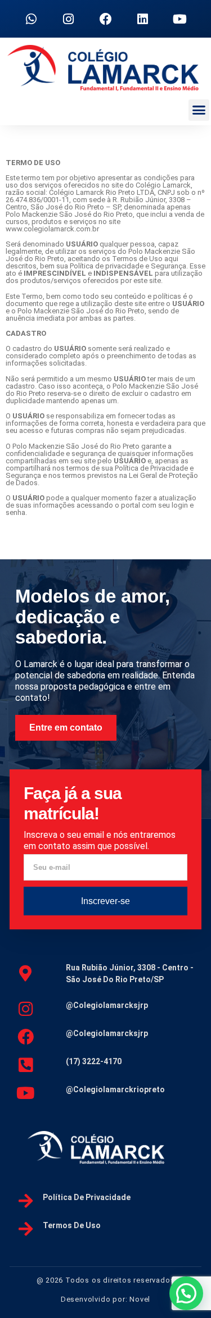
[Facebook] (105, 19)
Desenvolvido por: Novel (105, 1299)
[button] (199, 110)
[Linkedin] (142, 19)
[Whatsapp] (31, 19)
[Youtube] (180, 19)
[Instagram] (68, 19)
